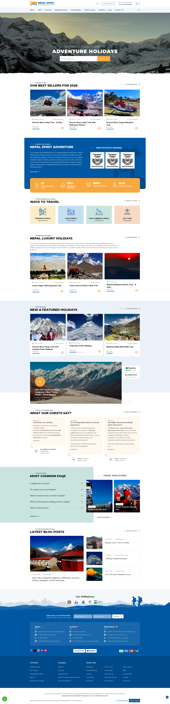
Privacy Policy (123, 700)
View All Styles (131, 201)
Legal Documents (63, 674)
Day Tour (127, 218)
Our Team (61, 670)
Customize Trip (109, 674)
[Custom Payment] (129, 651)
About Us (61, 667)
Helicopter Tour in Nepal (37, 681)
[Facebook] (31, 650)
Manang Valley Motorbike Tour (120, 347)
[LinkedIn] (42, 650)
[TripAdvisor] (131, 368)
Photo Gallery (109, 670)
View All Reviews (131, 412)
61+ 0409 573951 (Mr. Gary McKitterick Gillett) (85, 641)
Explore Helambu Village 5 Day (126, 508)
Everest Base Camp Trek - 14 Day (47, 122)
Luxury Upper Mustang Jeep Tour (47, 285)
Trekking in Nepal (43, 218)
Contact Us (119, 10)
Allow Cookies (134, 700)
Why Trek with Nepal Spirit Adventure (69, 677)
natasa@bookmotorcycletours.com (117, 635)
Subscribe (117, 616)
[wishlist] (98, 4)
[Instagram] (38, 650)
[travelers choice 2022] (127, 160)
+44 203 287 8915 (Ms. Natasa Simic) (117, 641)
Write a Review (127, 667)
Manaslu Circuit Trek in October (117, 543)
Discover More (132, 84)
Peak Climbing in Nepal (99, 218)
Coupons (88, 674)
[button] (137, 3)
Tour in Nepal (71, 218)
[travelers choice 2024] (97, 160)
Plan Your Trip (107, 3)
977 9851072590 (126, 4)
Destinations (90, 667)
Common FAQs (127, 674)
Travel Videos (90, 677)
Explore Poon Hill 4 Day (97, 509)
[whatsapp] (4, 698)
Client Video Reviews (111, 677)
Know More (33, 171)
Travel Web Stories (91, 670)
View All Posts (131, 531)
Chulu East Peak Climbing (80, 346)
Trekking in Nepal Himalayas (116, 559)
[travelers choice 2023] (112, 160)
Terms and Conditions (64, 681)
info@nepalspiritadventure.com (47, 635)
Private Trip (89, 681)
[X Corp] (35, 650)
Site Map (125, 677)
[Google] (131, 375)
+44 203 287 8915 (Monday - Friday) (117, 638)
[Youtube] (45, 650)
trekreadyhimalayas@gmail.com (81, 635)
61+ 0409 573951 (77, 638)
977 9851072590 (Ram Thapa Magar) (48, 641)
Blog (110, 10)
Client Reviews (109, 681)
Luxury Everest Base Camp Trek (84, 285)
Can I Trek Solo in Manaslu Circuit (118, 574)
